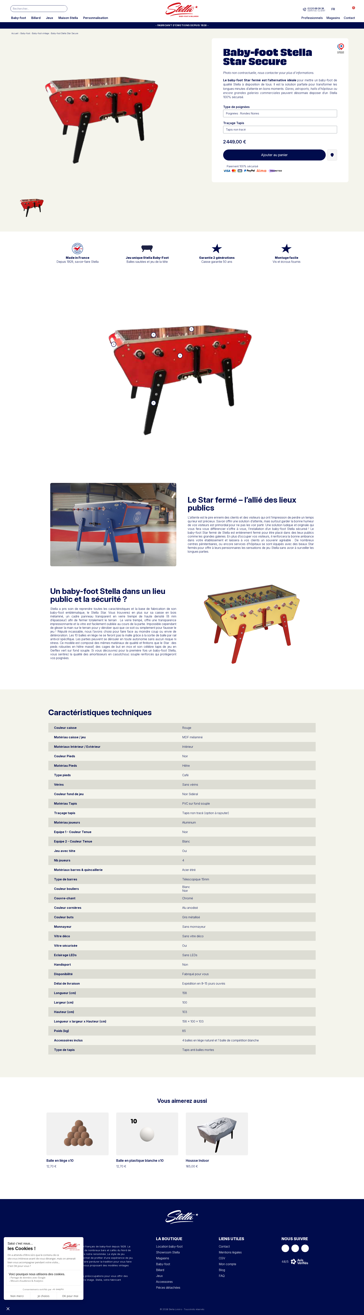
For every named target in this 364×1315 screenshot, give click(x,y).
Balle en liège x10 (60, 1160)
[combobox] (33, 8)
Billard (36, 18)
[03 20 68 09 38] (304, 9)
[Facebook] (285, 1248)
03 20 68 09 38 (316, 8)
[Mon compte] (344, 9)
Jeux (49, 18)
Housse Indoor (197, 1160)
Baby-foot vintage (40, 33)
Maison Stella (68, 18)
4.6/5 (285, 1261)
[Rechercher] (63, 8)
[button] (352, 9)
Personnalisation (95, 18)
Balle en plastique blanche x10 (140, 1160)
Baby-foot (18, 18)
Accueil (14, 33)
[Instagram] (295, 1248)
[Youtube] (305, 1248)
